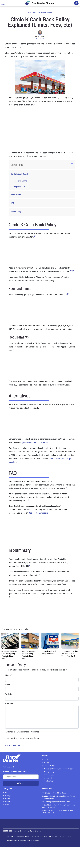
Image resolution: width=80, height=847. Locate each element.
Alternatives (16, 194)
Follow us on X (8, 767)
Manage (8, 795)
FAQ (12, 203)
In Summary (16, 211)
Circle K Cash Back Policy (21, 174)
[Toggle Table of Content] (72, 164)
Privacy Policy (49, 772)
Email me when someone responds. (23, 731)
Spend (34, 13)
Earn (6, 792)
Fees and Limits (20, 181)
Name (8, 675)
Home (29, 13)
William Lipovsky (40, 36)
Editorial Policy (49, 766)
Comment (10, 703)
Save (7, 804)
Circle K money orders (38, 513)
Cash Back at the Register (45, 13)
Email (8, 684)
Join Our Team (49, 781)
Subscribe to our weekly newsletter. (23, 738)
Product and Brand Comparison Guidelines (59, 769)
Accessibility (48, 778)
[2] (70, 271)
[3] (72, 271)
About (46, 760)
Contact (47, 763)
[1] (34, 104)
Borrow (8, 798)
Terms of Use (49, 775)
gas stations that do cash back (35, 442)
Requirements (19, 186)
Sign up (20, 783)
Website (9, 694)
